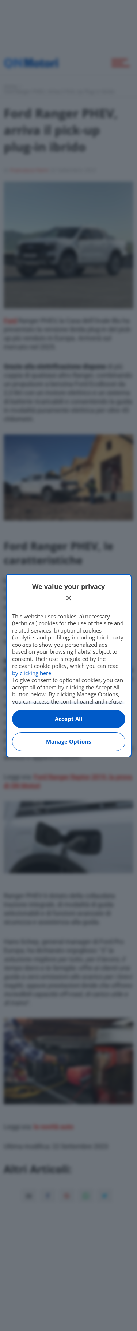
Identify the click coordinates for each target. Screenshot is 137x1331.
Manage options (68, 741)
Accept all (69, 718)
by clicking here (31, 673)
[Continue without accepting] (68, 598)
